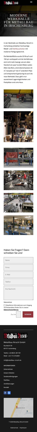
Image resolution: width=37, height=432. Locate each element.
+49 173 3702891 (14, 355)
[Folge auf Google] (9, 392)
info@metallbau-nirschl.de (12, 360)
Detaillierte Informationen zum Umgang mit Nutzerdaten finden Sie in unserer (18, 307)
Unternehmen (8, 369)
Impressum (23, 427)
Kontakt (6, 387)
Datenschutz (14, 427)
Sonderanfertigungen (11, 376)
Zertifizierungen (9, 383)
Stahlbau (7, 380)
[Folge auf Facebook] (5, 392)
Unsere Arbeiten (9, 372)
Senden (28, 314)
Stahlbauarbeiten (19, 48)
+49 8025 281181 (15, 352)
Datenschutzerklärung (11, 309)
